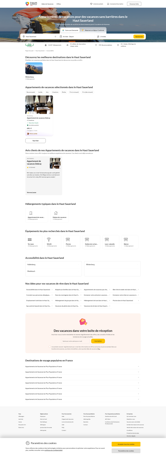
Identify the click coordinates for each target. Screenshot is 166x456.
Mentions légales (131, 436)
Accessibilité (50, 50)
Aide (63, 424)
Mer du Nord (43, 419)
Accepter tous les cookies (126, 444)
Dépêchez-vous (131, 419)
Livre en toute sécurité (67, 422)
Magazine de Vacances (67, 419)
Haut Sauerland (40, 50)
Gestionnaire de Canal (111, 416)
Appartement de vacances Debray (38, 118)
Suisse (20, 422)
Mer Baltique (43, 422)
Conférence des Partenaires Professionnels (112, 422)
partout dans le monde (46, 427)
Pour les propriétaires (89, 416)
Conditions (129, 430)
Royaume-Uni (22, 424)
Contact (64, 430)
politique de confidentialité (53, 450)
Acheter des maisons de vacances (135, 424)
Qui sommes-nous (131, 416)
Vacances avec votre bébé (133, 422)
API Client (107, 419)
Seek (63, 416)
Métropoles (43, 430)
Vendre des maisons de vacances (135, 427)
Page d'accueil (29, 50)
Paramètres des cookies (126, 451)
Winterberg (29, 77)
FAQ (63, 427)
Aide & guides (86, 419)
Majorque (42, 416)
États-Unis (21, 427)
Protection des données (133, 433)
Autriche (21, 419)
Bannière (85, 422)
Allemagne (21, 416)
